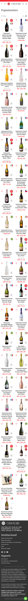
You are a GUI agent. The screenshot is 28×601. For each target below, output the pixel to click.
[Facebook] (2, 552)
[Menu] (1, 4)
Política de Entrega (6, 540)
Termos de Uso (5, 544)
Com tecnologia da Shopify (18, 598)
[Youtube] (7, 552)
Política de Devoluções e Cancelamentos (11, 542)
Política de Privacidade (6, 538)
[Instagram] (5, 552)
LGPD (2, 546)
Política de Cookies (5, 548)
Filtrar (4, 16)
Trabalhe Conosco (5, 563)
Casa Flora (10, 598)
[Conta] (23, 3)
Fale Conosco (4, 559)
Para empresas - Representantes (9, 561)
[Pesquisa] (5, 3)
